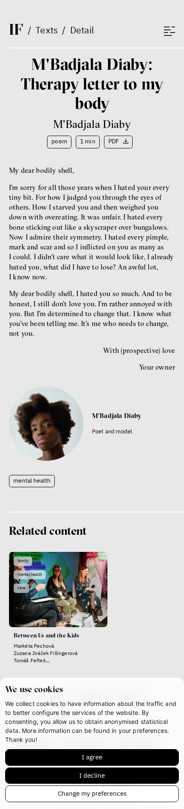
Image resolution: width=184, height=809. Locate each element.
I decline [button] (92, 775)
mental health (31, 480)
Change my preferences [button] (92, 793)
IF (16, 29)
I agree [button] (92, 757)
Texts (47, 30)
